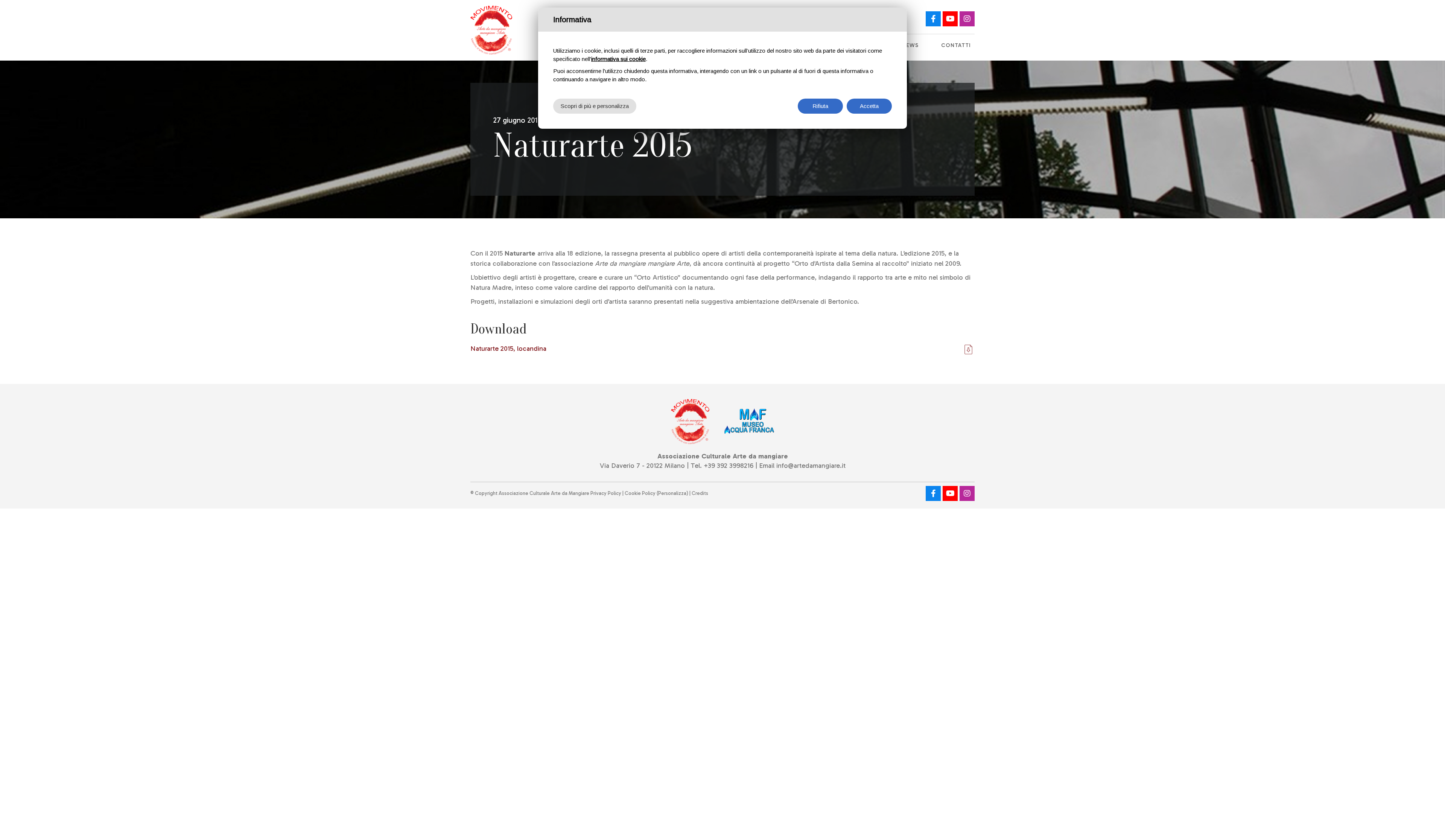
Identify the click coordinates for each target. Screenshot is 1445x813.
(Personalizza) (672, 493)
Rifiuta (820, 106)
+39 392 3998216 (728, 465)
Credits (700, 493)
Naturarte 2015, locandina (508, 348)
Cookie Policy (640, 493)
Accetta (869, 106)
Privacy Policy (605, 493)
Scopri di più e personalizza (595, 106)
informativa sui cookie (618, 59)
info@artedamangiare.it (811, 465)
